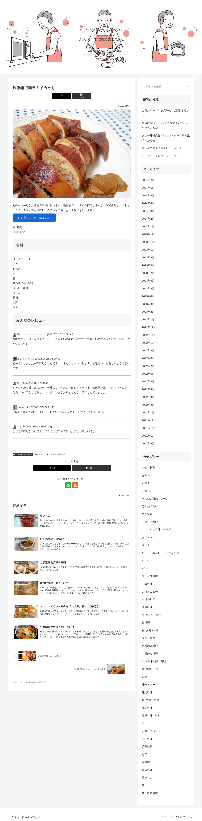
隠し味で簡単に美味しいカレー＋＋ (163, 148)
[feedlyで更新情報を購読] (68, 485)
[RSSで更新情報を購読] (75, 485)
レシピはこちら (34, 217)
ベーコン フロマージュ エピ (160, 155)
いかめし (40, 454)
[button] (81, 96)
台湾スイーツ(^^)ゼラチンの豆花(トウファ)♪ (165, 113)
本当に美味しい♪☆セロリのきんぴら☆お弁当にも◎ (165, 125)
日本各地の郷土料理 (24, 454)
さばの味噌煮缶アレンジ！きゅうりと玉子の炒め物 (166, 138)
